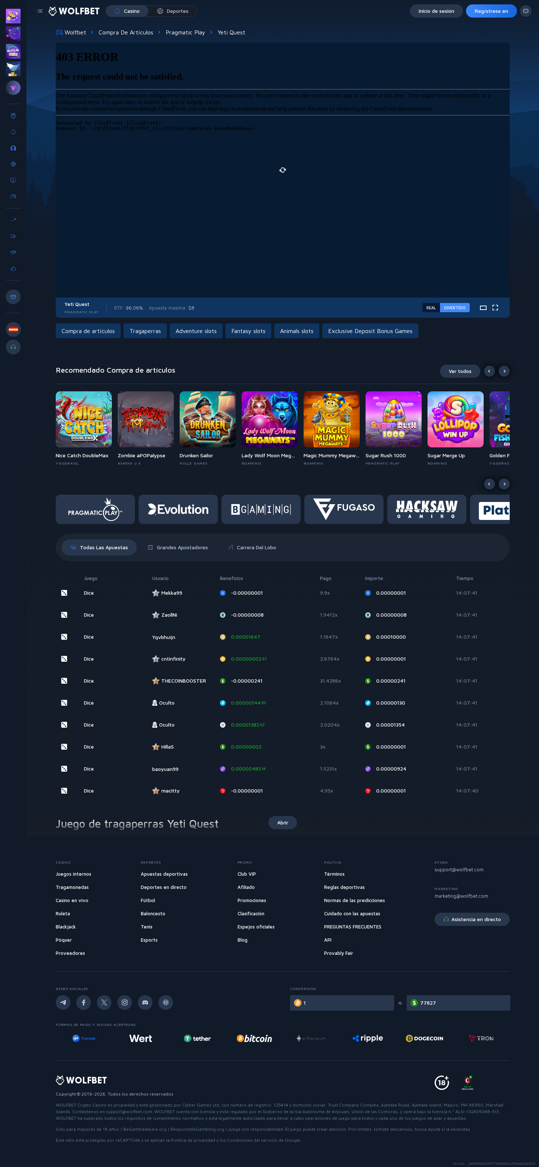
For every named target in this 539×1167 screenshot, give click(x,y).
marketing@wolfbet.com (461, 896)
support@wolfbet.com (459, 869)
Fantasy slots (248, 331)
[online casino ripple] (367, 1038)
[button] (87, 428)
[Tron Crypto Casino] (481, 1038)
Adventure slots (196, 331)
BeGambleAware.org (144, 1129)
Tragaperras (145, 331)
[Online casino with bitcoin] (254, 1038)
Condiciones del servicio (252, 1140)
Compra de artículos (126, 32)
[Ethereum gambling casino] (311, 1038)
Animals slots (297, 331)
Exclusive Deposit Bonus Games (370, 331)
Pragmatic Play (185, 32)
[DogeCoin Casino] (424, 1038)
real (431, 307)
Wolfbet (75, 32)
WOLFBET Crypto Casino (81, 1105)
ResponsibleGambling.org (197, 1129)
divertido (455, 307)
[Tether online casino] (197, 1038)
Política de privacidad (193, 1140)
